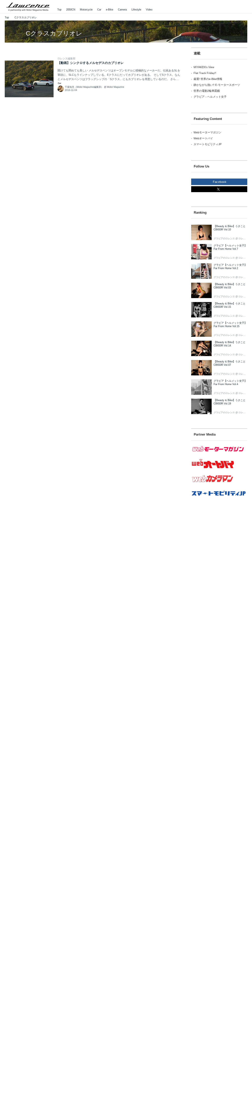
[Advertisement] (219, 573)
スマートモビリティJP (207, 144)
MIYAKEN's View (204, 67)
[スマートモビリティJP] (219, 498)
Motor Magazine (115, 87)
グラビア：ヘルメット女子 (210, 96)
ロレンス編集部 (66, 58)
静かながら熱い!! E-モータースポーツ (217, 84)
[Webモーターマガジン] (219, 454)
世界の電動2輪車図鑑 (207, 90)
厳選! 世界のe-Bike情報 (208, 78)
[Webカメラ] (219, 484)
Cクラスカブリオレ (54, 33)
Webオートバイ (203, 138)
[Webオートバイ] (219, 468)
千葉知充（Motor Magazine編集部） (84, 87)
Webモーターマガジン (207, 132)
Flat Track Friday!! (205, 73)
